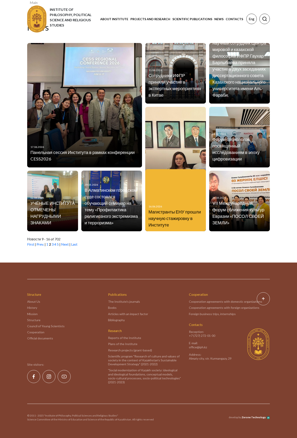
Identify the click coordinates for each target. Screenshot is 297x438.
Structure (33, 320)
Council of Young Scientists (46, 326)
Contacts (234, 19)
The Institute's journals (124, 301)
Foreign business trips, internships (212, 314)
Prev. (40, 244)
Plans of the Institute (122, 344)
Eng (251, 19)
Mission (32, 314)
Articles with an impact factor (128, 314)
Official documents (40, 338)
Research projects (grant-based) (130, 350)
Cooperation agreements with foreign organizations (224, 307)
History (32, 307)
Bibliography (116, 320)
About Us (33, 301)
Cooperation (35, 332)
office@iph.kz (198, 347)
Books (112, 307)
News (219, 19)
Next (65, 244)
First (30, 244)
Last (74, 244)
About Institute (114, 19)
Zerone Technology (254, 417)
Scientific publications (192, 19)
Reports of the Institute (124, 338)
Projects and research (150, 19)
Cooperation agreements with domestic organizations (225, 301)
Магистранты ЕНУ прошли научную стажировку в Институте (174, 218)
